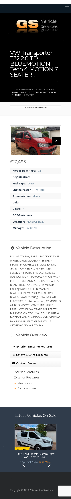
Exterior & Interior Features (34, 346)
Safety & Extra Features (31, 355)
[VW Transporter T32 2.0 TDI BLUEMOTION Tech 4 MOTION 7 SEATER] (35, 141)
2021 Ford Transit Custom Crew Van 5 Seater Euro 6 (35, 455)
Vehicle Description (37, 107)
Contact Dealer (25, 363)
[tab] (35, 346)
